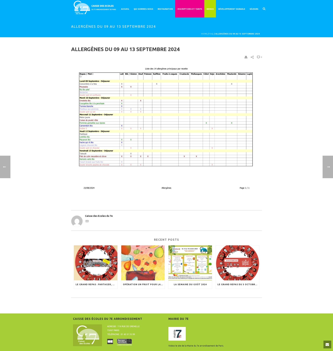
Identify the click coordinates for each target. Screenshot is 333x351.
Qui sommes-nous (143, 9)
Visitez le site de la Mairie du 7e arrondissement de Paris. (196, 346)
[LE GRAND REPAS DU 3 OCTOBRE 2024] (237, 262)
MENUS (210, 9)
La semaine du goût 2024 (190, 284)
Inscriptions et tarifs (189, 9)
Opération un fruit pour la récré (144, 284)
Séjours (254, 9)
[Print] (246, 57)
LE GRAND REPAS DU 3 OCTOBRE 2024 (238, 284)
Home (204, 34)
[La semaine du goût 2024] (190, 262)
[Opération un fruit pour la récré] (143, 262)
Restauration (165, 9)
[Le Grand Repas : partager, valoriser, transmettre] (95, 262)
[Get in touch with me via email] (87, 221)
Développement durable (231, 9)
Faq (211, 34)
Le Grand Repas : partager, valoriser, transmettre (96, 284)
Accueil (125, 9)
